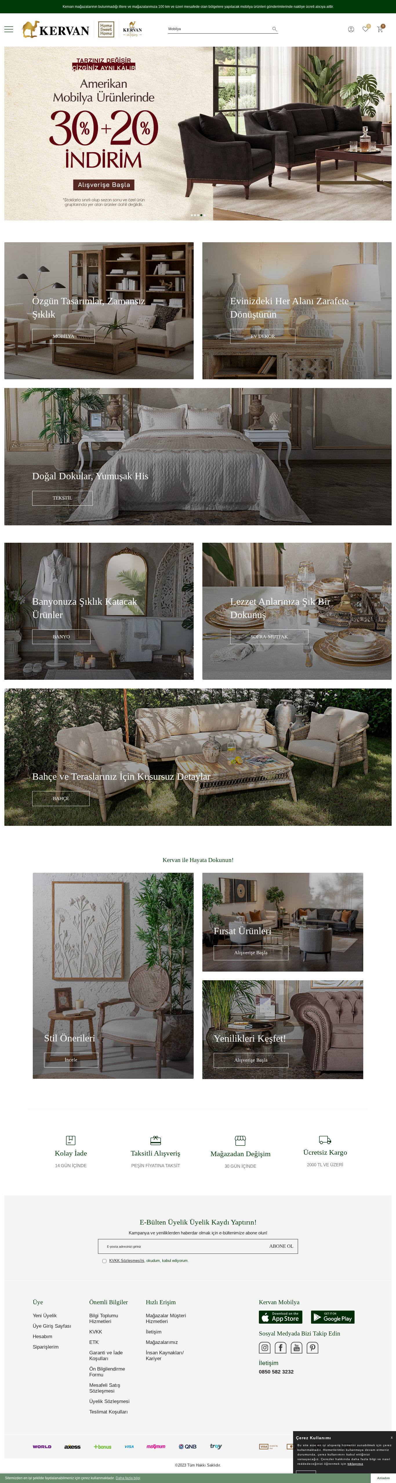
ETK (94, 1342)
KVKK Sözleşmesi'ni (126, 1260)
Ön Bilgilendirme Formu (107, 1372)
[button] (192, 215)
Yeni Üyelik (45, 1315)
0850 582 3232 (276, 1372)
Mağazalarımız (162, 1342)
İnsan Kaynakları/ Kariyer (165, 1355)
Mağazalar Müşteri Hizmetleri (166, 1318)
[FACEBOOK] (280, 1347)
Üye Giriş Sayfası (52, 1326)
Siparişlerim (46, 1347)
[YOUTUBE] (296, 1347)
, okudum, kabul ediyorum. (149, 1260)
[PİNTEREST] (312, 1347)
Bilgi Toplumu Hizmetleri (103, 1318)
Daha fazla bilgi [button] (128, 1478)
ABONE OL (281, 1246)
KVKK (95, 1332)
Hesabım (42, 1336)
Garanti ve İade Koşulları (106, 1355)
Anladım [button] (383, 1478)
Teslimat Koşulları (108, 1412)
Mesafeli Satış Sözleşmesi (104, 1388)
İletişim (153, 1332)
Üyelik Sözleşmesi (109, 1401)
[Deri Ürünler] (198, 134)
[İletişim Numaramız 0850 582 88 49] (328, 1347)
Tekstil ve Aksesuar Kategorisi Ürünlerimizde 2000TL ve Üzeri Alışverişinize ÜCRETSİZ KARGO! (198, 7)
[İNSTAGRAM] (264, 1347)
